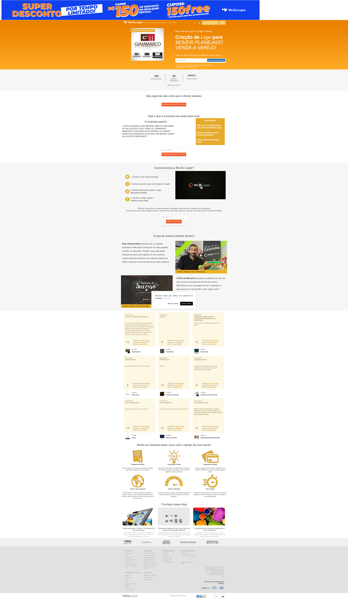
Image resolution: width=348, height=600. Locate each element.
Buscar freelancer (148, 557)
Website (127, 587)
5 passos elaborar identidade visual (208, 140)
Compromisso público (130, 560)
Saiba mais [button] (167, 298)
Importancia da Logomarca (151, 562)
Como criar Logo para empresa (149, 567)
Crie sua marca (174, 221)
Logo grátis (165, 555)
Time (126, 555)
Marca (126, 581)
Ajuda (174, 22)
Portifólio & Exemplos (149, 555)
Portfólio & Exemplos (154, 22)
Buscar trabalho (148, 577)
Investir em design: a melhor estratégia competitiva (208, 133)
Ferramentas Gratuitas (168, 562)
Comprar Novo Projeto (211, 23)
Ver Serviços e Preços (150, 553)
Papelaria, (209, 65)
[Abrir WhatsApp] (5, 595)
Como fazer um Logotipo (150, 564)
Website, (177, 67)
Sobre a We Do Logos (131, 566)
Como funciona (129, 557)
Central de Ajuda (185, 553)
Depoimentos (164, 22)
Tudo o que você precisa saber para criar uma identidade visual (209, 126)
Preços (145, 22)
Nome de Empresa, (193, 65)
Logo (126, 579)
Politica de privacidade (131, 564)
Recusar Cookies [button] (173, 303)
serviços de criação (193, 67)
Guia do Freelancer (149, 579)
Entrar (222, 23)
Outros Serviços (129, 589)
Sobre (170, 22)
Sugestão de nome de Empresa (131, 584)
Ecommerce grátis (167, 557)
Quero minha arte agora (173, 104)
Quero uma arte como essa (216, 60)
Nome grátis (165, 553)
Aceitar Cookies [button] (186, 303)
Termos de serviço (148, 560)
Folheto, (182, 67)
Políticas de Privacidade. (180, 159)
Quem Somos (128, 553)
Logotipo (127, 575)
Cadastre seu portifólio (150, 575)
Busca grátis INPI (167, 560)
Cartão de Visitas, (202, 65)
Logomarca (128, 577)
